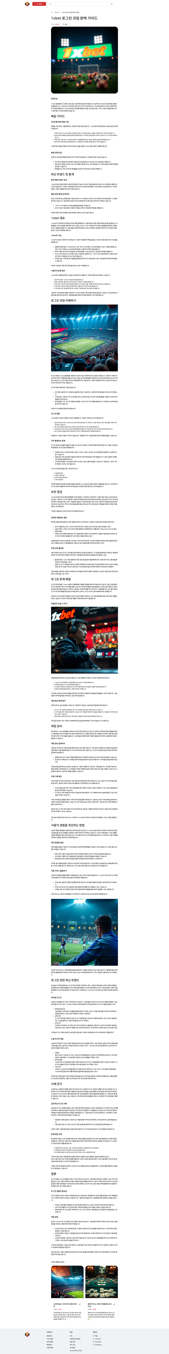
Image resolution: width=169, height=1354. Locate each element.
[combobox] (80, 4)
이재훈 (57, 24)
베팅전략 (57, 12)
